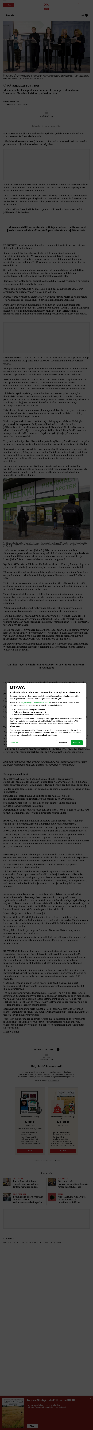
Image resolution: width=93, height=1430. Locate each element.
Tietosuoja (14, 743)
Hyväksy (76, 743)
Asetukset (63, 743)
